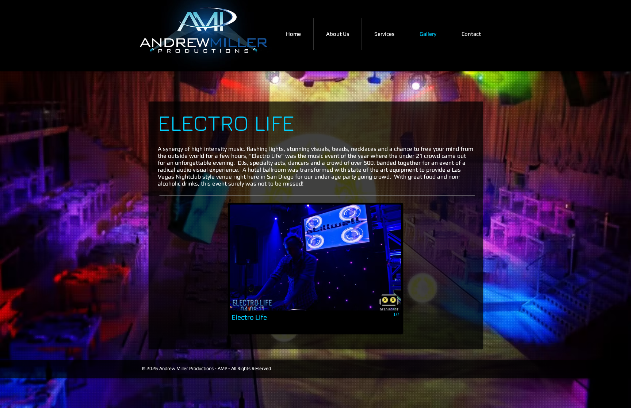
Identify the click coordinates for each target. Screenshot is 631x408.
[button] (315, 268)
